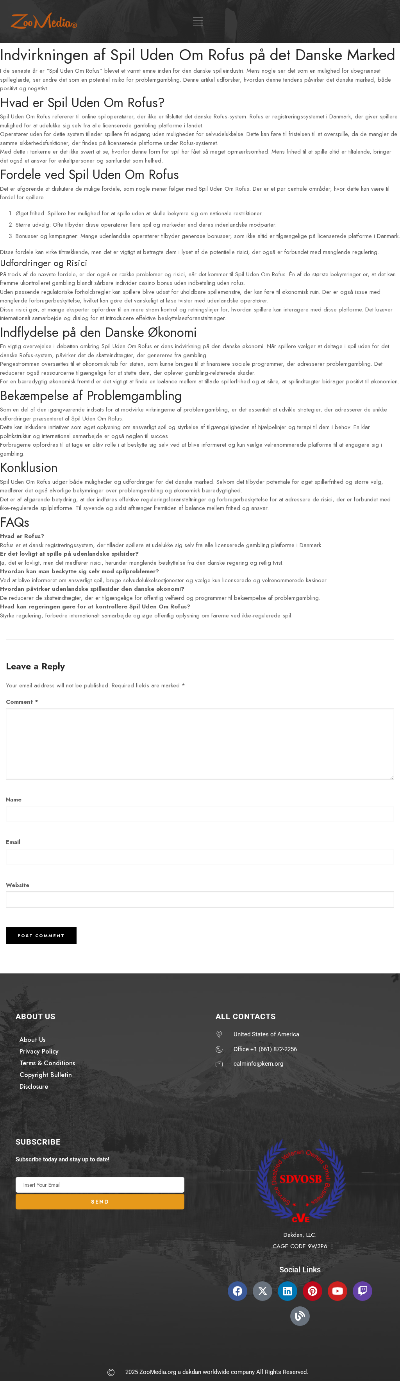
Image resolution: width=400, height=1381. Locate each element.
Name (13, 799)
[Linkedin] (287, 1291)
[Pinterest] (312, 1291)
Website (17, 885)
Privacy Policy (39, 1051)
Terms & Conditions (47, 1063)
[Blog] (300, 1316)
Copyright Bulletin (46, 1074)
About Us (32, 1039)
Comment (22, 702)
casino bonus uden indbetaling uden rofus (191, 283)
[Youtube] (337, 1291)
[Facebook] (237, 1291)
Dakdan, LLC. (300, 1235)
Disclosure (34, 1086)
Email (13, 842)
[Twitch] (362, 1291)
